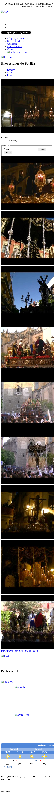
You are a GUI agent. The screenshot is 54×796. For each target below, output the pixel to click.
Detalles (11, 70)
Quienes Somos (14, 46)
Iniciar (4, 651)
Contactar (11, 49)
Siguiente (31, 651)
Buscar (42, 149)
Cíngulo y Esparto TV (17, 38)
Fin (37, 651)
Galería (10, 72)
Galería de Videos (15, 41)
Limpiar (8, 152)
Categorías (12, 43)
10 (25, 651)
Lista (9, 75)
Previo (10, 651)
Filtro (6, 149)
